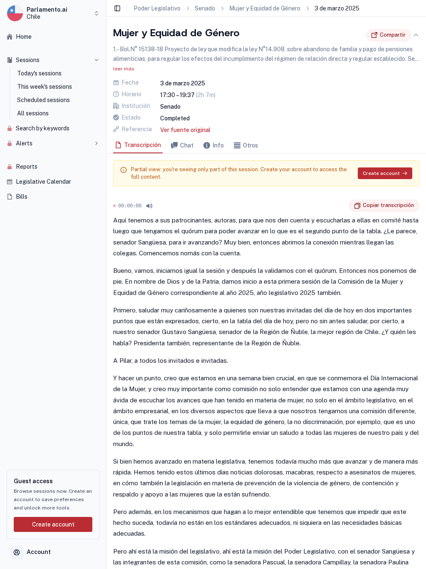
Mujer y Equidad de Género (264, 8)
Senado (205, 8)
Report (342, 206)
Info (218, 145)
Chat (186, 145)
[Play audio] (149, 205)
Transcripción (142, 145)
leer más (123, 69)
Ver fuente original (185, 130)
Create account (53, 524)
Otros (250, 145)
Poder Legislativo (157, 8)
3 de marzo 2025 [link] (337, 8)
